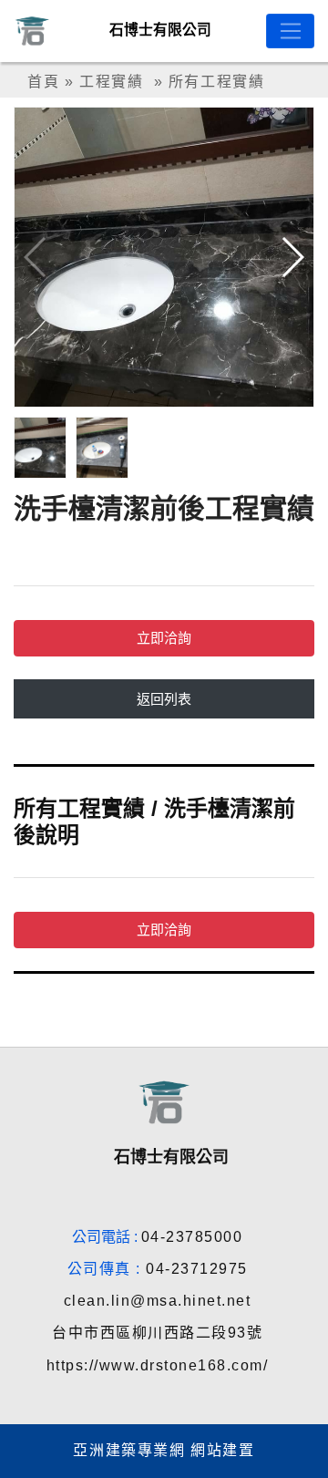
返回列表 (164, 699)
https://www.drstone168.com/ (157, 1365)
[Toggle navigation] (290, 31)
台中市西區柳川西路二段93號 (157, 1332)
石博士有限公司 (160, 29)
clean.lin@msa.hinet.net (157, 1300)
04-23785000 (192, 1237)
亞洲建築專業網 (129, 1450)
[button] (292, 257)
